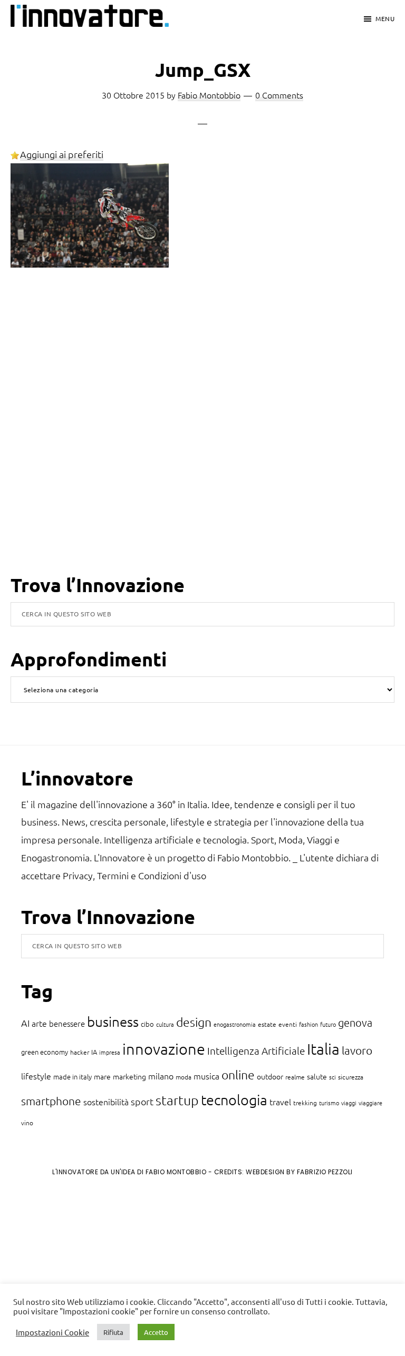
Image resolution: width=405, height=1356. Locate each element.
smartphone (51, 1100)
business (113, 1021)
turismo (329, 1102)
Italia (323, 1048)
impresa (109, 1052)
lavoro (357, 1050)
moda (183, 1077)
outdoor (270, 1076)
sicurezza (350, 1077)
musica (206, 1076)
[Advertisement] (95, 1272)
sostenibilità (106, 1101)
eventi (287, 1024)
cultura (165, 1024)
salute (317, 1076)
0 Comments (279, 95)
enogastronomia (235, 1024)
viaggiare (370, 1102)
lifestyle (36, 1076)
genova (355, 1022)
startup (177, 1100)
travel (280, 1101)
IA (94, 1052)
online (238, 1074)
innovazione (163, 1048)
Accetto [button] (156, 1332)
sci (332, 1077)
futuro (328, 1024)
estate (267, 1024)
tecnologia (234, 1099)
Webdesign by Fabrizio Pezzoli (299, 1171)
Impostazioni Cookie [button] (52, 1332)
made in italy (72, 1077)
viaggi (348, 1102)
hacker (79, 1052)
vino (27, 1122)
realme (295, 1077)
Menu (384, 18)
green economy (44, 1052)
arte (39, 1023)
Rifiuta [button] (113, 1332)
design (193, 1022)
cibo (147, 1024)
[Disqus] (202, 436)
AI (25, 1023)
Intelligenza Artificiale (256, 1050)
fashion (308, 1024)
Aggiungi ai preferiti (61, 154)
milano (160, 1076)
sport (142, 1101)
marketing (129, 1076)
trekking (305, 1102)
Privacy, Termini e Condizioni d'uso (134, 875)
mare (102, 1076)
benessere (67, 1023)
